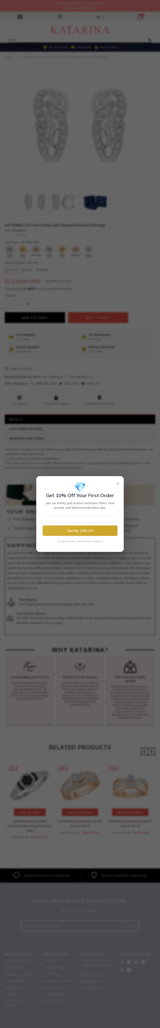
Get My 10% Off (80, 531)
